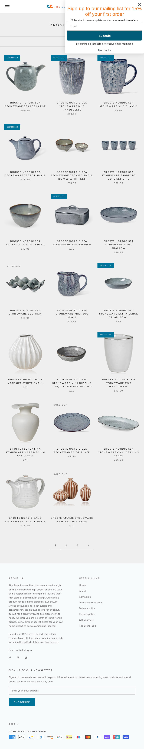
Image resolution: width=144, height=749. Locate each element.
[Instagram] (18, 658)
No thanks (104, 50)
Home (82, 585)
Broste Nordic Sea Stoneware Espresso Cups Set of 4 (119, 175)
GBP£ (12, 724)
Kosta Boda (25, 642)
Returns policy (87, 614)
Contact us (85, 596)
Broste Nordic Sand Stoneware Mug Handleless (118, 383)
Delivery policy (87, 608)
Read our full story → (20, 650)
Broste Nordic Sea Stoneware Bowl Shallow (118, 244)
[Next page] (88, 545)
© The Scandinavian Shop (27, 731)
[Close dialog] (139, 4)
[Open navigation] (7, 6)
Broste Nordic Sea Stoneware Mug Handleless (72, 106)
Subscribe (22, 702)
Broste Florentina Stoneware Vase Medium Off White (25, 452)
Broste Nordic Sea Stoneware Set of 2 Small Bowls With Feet (72, 175)
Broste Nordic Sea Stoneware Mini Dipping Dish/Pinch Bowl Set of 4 (72, 383)
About (82, 591)
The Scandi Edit (87, 625)
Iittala (36, 642)
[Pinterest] (26, 658)
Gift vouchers (86, 620)
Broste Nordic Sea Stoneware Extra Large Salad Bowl (118, 314)
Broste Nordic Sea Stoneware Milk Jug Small (72, 314)
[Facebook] (10, 658)
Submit (105, 35)
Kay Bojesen (51, 642)
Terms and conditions (90, 602)
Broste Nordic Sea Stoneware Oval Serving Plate (118, 452)
